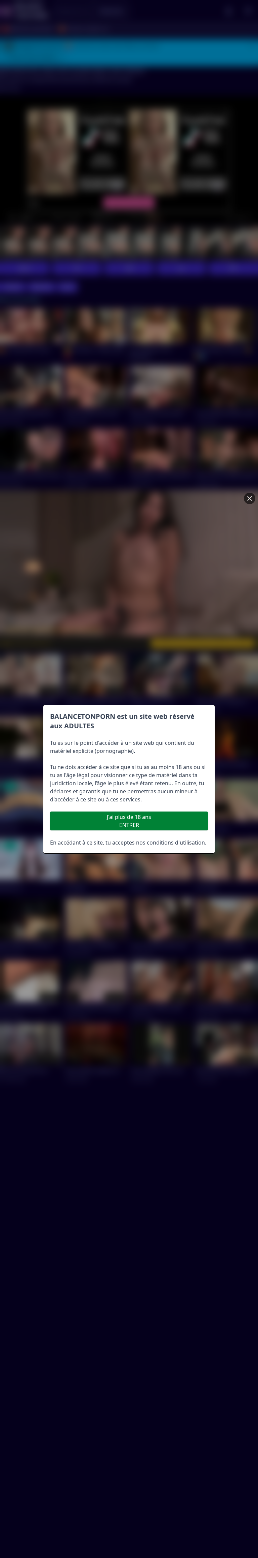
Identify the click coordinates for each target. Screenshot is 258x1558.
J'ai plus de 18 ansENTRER (129, 821)
